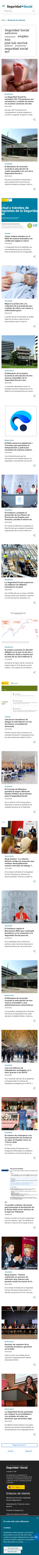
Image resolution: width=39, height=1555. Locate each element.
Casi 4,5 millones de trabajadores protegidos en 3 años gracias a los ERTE (18, 1070)
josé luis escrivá (16, 43)
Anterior (10, 1451)
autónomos (11, 33)
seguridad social (16, 48)
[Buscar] (33, 11)
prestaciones (20, 46)
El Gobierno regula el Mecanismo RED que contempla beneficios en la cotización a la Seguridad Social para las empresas (19, 933)
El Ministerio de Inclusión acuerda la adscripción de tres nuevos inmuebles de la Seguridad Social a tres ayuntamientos (18, 377)
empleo (23, 36)
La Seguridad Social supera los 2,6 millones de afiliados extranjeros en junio (19, 584)
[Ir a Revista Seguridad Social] (22, 6)
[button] (34, 119)
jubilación (9, 46)
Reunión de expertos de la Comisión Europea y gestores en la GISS (18, 1346)
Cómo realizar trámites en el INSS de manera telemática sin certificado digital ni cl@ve (19, 238)
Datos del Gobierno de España (17, 1514)
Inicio (3, 20)
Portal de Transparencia (14, 1510)
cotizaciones (10, 37)
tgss (7, 51)
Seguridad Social (17, 30)
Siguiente (28, 1451)
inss (7, 39)
